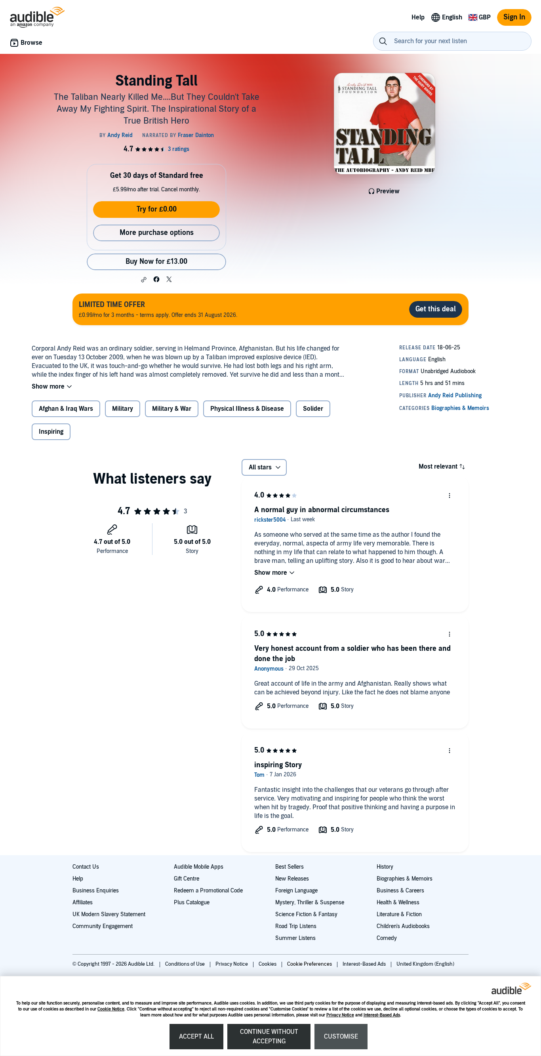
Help (77, 878)
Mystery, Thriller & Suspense (309, 902)
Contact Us (85, 866)
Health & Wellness (398, 902)
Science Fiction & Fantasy (306, 914)
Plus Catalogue (192, 902)
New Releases (292, 878)
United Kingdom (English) (425, 964)
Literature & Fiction (399, 914)
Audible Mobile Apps (198, 866)
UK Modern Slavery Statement (108, 914)
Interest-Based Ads (382, 1015)
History (385, 866)
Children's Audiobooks (403, 926)
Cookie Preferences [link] (309, 964)
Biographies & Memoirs (404, 878)
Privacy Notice (340, 1015)
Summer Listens (295, 938)
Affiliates (82, 902)
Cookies (268, 964)
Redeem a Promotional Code (208, 890)
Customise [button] (341, 1037)
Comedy (387, 938)
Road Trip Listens (295, 926)
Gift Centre (186, 878)
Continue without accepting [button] (269, 1036)
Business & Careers (400, 890)
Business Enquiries (95, 890)
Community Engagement (102, 926)
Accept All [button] (196, 1037)
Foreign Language (296, 890)
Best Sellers (289, 866)
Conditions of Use (185, 964)
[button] (144, 279)
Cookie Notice (110, 1009)
